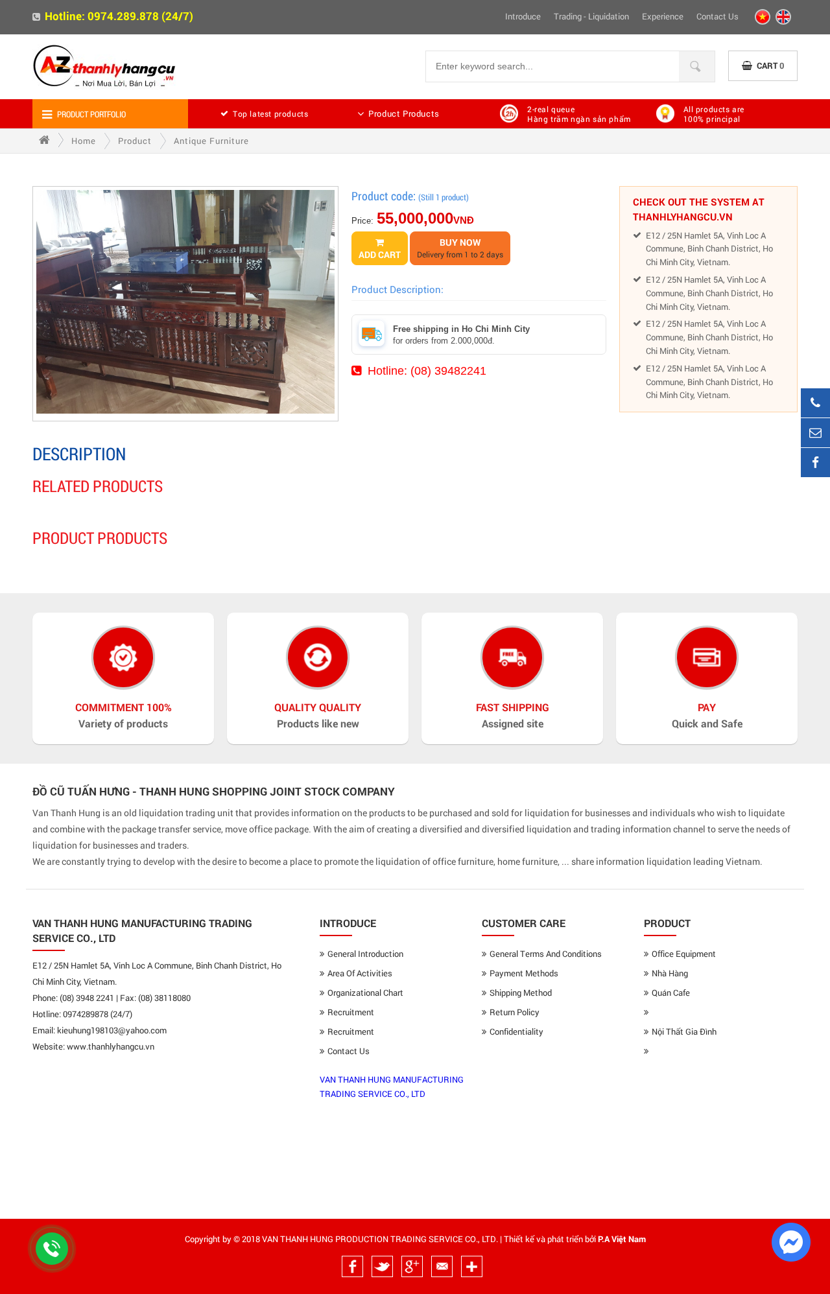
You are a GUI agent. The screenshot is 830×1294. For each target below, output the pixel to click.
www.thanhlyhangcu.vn (110, 1046)
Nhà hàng (670, 973)
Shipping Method (521, 992)
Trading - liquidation (591, 16)
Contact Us (717, 16)
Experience (662, 16)
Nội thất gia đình (684, 1031)
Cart (770, 65)
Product (135, 141)
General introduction (365, 953)
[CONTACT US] (815, 432)
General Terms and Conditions (546, 953)
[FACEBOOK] (815, 462)
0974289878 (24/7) (97, 1014)
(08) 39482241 (448, 370)
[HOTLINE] (815, 403)
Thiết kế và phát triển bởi (550, 1239)
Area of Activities (359, 973)
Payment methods (524, 973)
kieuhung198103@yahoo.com (112, 1030)
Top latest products (270, 113)
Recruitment (350, 1012)
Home (83, 141)
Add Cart (380, 254)
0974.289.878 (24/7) (140, 15)
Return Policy (515, 1012)
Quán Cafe (671, 992)
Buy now (460, 247)
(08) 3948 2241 (87, 998)
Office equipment (684, 953)
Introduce (523, 16)
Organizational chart (365, 992)
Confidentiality (516, 1031)
